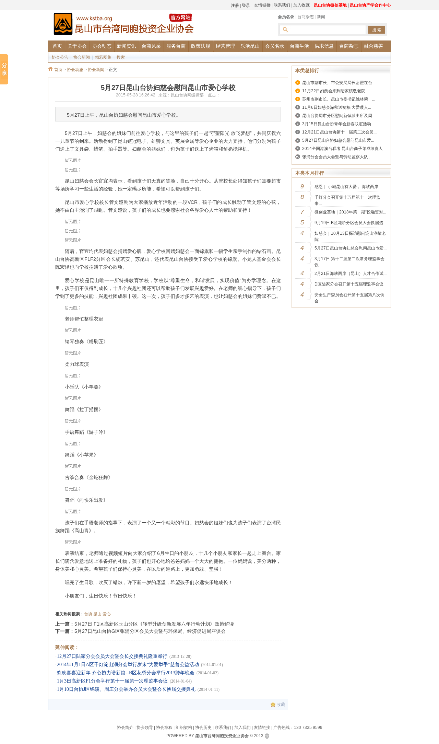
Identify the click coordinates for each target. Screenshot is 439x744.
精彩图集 (103, 57)
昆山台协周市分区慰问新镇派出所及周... (338, 115)
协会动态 (75, 69)
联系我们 (282, 5)
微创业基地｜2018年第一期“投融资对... (350, 212)
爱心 (107, 614)
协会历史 (203, 727)
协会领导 (145, 727)
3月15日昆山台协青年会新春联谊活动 (336, 123)
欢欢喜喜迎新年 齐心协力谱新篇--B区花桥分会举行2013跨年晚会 (125, 672)
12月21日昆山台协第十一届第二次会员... (339, 132)
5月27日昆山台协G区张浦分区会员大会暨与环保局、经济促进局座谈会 (150, 631)
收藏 (281, 704)
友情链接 (262, 5)
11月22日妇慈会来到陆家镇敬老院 (333, 91)
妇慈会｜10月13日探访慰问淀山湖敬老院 (350, 236)
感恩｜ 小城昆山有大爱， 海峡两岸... (348, 186)
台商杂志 (305, 16)
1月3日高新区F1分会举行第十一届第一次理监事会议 (112, 681)
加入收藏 (301, 5)
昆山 (97, 614)
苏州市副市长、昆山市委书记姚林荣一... (338, 99)
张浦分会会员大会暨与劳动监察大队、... (338, 156)
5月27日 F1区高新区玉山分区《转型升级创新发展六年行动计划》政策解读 (154, 624)
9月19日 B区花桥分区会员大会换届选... (350, 222)
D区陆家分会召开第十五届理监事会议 (349, 284)
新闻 (321, 16)
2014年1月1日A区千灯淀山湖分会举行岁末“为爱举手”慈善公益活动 (128, 664)
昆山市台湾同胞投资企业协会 (222, 735)
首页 (58, 69)
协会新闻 (81, 57)
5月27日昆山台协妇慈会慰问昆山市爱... (338, 140)
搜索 (121, 57)
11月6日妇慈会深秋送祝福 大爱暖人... (336, 107)
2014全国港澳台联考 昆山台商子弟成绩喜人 (342, 148)
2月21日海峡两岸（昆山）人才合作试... (351, 273)
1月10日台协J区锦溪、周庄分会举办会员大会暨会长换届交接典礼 (126, 689)
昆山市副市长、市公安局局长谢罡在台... (338, 82)
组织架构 (184, 727)
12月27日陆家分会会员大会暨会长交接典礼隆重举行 (112, 656)
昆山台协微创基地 (330, 5)
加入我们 (242, 727)
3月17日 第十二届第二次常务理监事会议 (349, 261)
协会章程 (164, 727)
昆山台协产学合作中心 (370, 5)
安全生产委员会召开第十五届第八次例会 (349, 297)
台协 (88, 614)
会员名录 (286, 16)
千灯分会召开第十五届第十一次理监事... (347, 200)
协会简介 (125, 727)
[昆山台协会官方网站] (123, 24)
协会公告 (60, 57)
